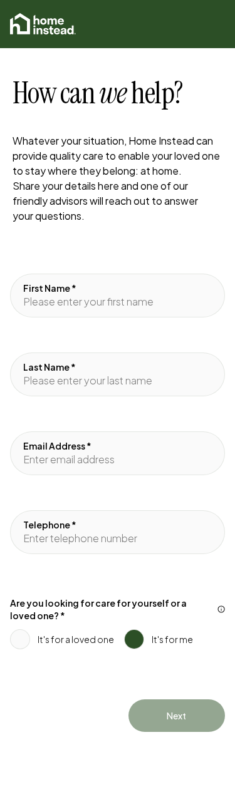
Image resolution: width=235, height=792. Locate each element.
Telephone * (49, 524)
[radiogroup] (117, 626)
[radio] (20, 639)
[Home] (43, 23)
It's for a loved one (76, 639)
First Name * (49, 288)
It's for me (172, 639)
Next (176, 715)
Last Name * (49, 367)
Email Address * (57, 445)
